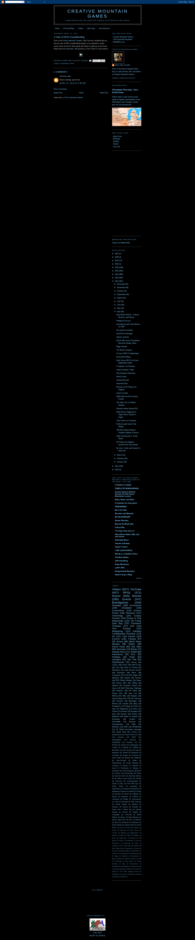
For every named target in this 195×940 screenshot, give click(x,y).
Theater (138, 778)
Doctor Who (121, 683)
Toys (118, 667)
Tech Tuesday (121, 628)
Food (127, 675)
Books (134, 649)
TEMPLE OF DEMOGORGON (126, 488)
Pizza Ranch (129, 861)
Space (138, 680)
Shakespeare (117, 763)
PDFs (134, 737)
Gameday (121, 649)
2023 (117, 254)
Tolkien (131, 644)
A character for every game (126, 503)
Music (134, 673)
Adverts (123, 745)
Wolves (116, 876)
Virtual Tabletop (132, 763)
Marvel (114, 704)
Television (130, 613)
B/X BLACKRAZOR (122, 517)
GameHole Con (136, 851)
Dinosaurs (123, 830)
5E (115, 827)
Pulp (123, 864)
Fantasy (132, 639)
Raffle (129, 835)
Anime (121, 840)
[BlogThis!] (96, 60)
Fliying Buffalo (125, 851)
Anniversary (129, 840)
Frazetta (135, 807)
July (119, 301)
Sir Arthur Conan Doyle (123, 778)
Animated (115, 771)
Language (116, 814)
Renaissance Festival (128, 866)
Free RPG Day (132, 783)
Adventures (117, 654)
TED (129, 869)
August (120, 298)
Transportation (117, 724)
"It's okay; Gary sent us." (125, 531)
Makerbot (125, 856)
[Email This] (93, 60)
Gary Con (133, 693)
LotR (116, 802)
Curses (114, 830)
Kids (116, 776)
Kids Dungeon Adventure (125, 373)
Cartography (134, 745)
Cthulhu (134, 732)
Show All (138, 578)
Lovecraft (128, 814)
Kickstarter (127, 608)
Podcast (133, 740)
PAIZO (115, 144)
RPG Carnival (136, 802)
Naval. (122, 817)
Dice (133, 654)
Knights (135, 812)
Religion (136, 835)
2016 (117, 267)
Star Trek (131, 659)
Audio (136, 843)
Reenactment (134, 864)
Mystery (127, 758)
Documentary (128, 773)
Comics (115, 665)
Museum (132, 722)
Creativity (115, 755)
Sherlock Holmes (135, 776)
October (120, 291)
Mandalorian (135, 856)
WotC (126, 727)
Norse (134, 858)
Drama (125, 807)
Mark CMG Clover (122, 65)
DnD (132, 626)
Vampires (124, 796)
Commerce (136, 827)
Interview (137, 698)
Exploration (129, 848)
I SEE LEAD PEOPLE (123, 550)
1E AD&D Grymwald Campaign (128, 729)
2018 (117, 264)
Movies (136, 595)
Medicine (115, 716)
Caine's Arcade (122, 393)
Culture (117, 773)
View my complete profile (123, 78)
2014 (117, 274)
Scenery (118, 794)
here (64, 49)
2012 (117, 281)
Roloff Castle (121, 377)
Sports (114, 796)
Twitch (131, 874)
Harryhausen (136, 799)
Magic (116, 856)
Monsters (115, 727)
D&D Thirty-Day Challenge (131, 688)
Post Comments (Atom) (73, 98)
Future (139, 773)
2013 (117, 278)
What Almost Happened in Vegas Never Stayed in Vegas (126, 414)
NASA (123, 776)
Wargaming (117, 631)
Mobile (127, 858)
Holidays (116, 657)
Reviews (119, 701)
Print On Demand (121, 822)
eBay (135, 704)
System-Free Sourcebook (127, 838)
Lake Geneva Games (133, 670)
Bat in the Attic (121, 510)
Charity (134, 714)
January (120, 462)
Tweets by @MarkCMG (121, 243)
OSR (139, 858)
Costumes (115, 799)
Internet (126, 789)
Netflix (131, 791)
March (119, 455)
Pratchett (125, 802)
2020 (117, 257)
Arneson (121, 827)
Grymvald (133, 786)
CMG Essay (136, 665)
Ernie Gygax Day (117, 848)
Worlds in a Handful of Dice (126, 554)
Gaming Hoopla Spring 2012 (127, 408)
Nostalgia (116, 605)
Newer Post (58, 93)
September (121, 294)
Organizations (134, 833)
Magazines (124, 709)
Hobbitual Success (123, 321)
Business (65, 63)
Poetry (139, 791)
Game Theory (134, 830)
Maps (113, 858)
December (121, 284)
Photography (116, 740)
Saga (139, 866)
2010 (117, 470)
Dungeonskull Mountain (125, 571)
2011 (117, 466)
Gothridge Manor (122, 540)
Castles (115, 747)
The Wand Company (124, 350)
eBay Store (117, 136)
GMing (134, 683)
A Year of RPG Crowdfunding (127, 353)
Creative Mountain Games (97, 14)
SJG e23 (116, 147)
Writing (114, 696)
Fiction (124, 665)
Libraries (121, 737)
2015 (117, 271)
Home (57, 28)
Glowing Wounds (122, 380)
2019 (117, 260)
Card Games (128, 636)
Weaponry (135, 752)
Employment (116, 734)
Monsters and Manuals (124, 513)
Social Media (117, 825)
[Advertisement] (122, 193)
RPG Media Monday (124, 680)
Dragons (134, 696)
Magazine (115, 752)
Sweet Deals (118, 647)
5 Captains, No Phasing (125, 366)
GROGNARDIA (121, 507)
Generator (125, 853)
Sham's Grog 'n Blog (123, 575)
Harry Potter (116, 758)
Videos (116, 589)
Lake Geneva (127, 750)
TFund (135, 869)
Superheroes (118, 662)
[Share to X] (99, 60)
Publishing (124, 768)
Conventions (118, 610)
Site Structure (104, 28)
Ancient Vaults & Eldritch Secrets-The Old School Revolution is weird (125, 494)
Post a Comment (60, 89)
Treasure (124, 874)
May (119, 308)
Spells (116, 869)
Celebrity (125, 747)
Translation (115, 874)
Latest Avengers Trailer (125, 370)
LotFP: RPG (120, 568)
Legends (135, 765)
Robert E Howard (131, 716)
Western (135, 804)
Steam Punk (129, 825)
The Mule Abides (122, 557)
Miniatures (116, 670)
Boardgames (120, 602)
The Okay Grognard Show (129, 871)
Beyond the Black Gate (124, 524)
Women (123, 876)
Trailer (132, 657)
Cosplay (114, 845)
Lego (137, 750)
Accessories (135, 605)
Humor (116, 595)
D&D (133, 724)
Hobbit (134, 652)
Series (126, 794)
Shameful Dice (122, 383)
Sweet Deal (121, 732)
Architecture (115, 843)
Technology (117, 616)
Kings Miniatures (122, 564)
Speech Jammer (122, 337)
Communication (132, 781)
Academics (116, 706)
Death (114, 783)
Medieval (115, 678)
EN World (133, 691)
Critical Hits (119, 527)
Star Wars (136, 647)
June (119, 305)
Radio (135, 760)
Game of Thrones (131, 667)
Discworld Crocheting (124, 330)
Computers (116, 675)
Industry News (119, 652)
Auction (124, 711)
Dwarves (136, 845)
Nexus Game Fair (118, 820)
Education (121, 673)
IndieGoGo (116, 789)
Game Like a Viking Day (122, 809)
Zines (139, 825)
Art (113, 636)
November (121, 287)
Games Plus (117, 693)
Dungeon (134, 711)
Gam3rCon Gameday (124, 334)
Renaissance (116, 866)
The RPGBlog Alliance (97, 934)
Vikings (135, 768)
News (135, 709)
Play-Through (121, 760)
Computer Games (130, 685)
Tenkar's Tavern (121, 547)
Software (135, 794)
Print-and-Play (68, 28)
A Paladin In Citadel (123, 485)
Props (122, 835)
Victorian (138, 874)
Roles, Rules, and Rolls (124, 500)
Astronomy (127, 843)
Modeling (115, 791)
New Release (134, 817)
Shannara (135, 822)
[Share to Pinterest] (104, 60)
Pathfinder (137, 758)
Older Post (104, 93)
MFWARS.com (119, 42)
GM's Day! (91, 28)
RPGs (72, 63)
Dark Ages (128, 845)
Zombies (130, 742)
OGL (130, 820)
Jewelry (125, 812)
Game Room (129, 734)
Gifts (139, 734)
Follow (80, 28)
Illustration (116, 750)
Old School (117, 641)
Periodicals (118, 861)
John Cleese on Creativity (126, 421)
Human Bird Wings (123, 357)
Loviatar (114, 833)
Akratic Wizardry (121, 521)
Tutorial (125, 704)
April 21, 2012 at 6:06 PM (73, 83)
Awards (127, 678)
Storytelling (116, 742)
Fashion (138, 678)
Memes (120, 858)
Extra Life (138, 848)
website (115, 685)
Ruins (114, 838)
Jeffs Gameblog (121, 561)
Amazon (115, 807)
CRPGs (135, 796)
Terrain (114, 711)
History (134, 662)
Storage (122, 869)
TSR (128, 698)
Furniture (135, 755)
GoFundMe (116, 722)
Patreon (138, 820)
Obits (124, 696)
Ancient (124, 714)
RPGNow (116, 139)
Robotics (119, 691)
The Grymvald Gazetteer (122, 39)
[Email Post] (90, 60)
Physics (114, 835)
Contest (132, 719)
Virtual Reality (121, 804)
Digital (125, 799)
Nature (124, 791)
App (137, 840)
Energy (127, 706)
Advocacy (118, 781)
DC (121, 845)
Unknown (63, 76)
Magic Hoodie (121, 347)
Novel (114, 768)
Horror (114, 688)
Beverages (133, 701)
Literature (116, 659)
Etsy (121, 783)
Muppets (123, 833)
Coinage (115, 765)
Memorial (135, 789)
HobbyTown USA (136, 853)
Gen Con (117, 853)
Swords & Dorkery (122, 543)
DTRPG (116, 141)
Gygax (135, 675)
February (120, 458)
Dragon (125, 755)
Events (126, 599)
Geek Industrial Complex (72, 41)
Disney (125, 765)
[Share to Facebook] (101, 60)
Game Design (117, 698)
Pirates (125, 752)
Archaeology (126, 771)
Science (116, 639)
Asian (128, 827)
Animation (116, 719)
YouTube (135, 589)
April (119, 312)
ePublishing (136, 727)
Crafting (135, 747)
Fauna (116, 851)
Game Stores (118, 786)
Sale (114, 714)
